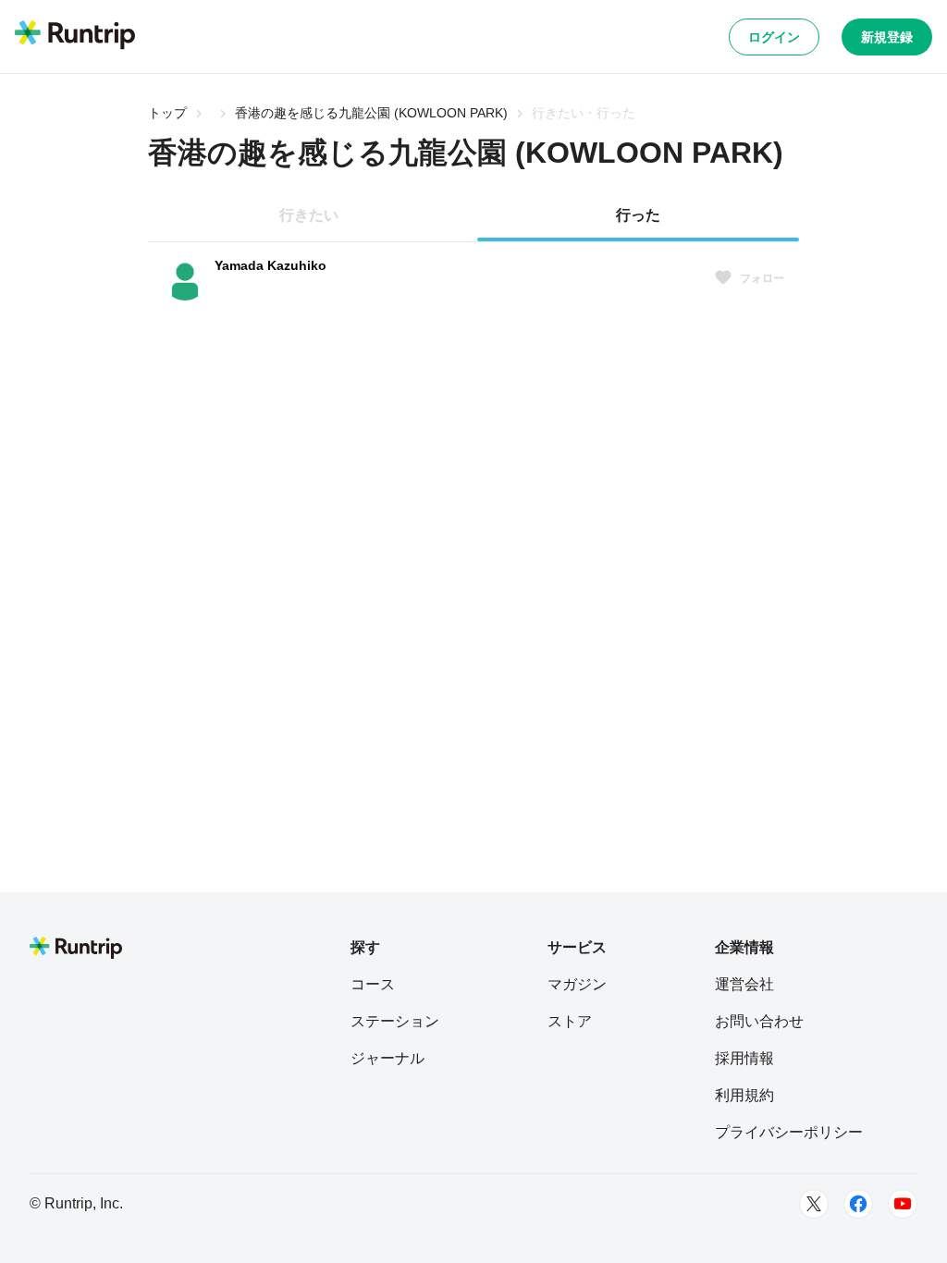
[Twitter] (814, 1204)
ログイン (774, 37)
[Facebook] (858, 1204)
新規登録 (887, 37)
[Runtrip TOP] (75, 36)
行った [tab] (638, 215)
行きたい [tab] (308, 215)
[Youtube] (902, 1204)
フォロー (762, 278)
